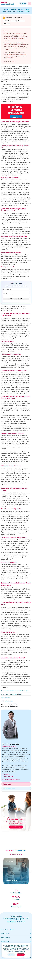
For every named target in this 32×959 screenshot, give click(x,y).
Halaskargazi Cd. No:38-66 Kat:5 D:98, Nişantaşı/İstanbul (16, 918)
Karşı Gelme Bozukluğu (7, 701)
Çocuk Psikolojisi (11, 11)
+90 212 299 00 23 (9, 788)
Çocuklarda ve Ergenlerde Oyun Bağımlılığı (11, 694)
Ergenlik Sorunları (5, 697)
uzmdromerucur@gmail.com (16, 921)
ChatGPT (7, 20)
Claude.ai (7, 23)
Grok (15, 20)
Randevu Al (7, 784)
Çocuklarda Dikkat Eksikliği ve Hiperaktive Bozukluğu (14, 691)
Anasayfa (4, 11)
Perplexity (22, 20)
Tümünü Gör (15, 854)
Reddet (11, 954)
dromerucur (6, 774)
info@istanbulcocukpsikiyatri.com (11, 779)
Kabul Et (21, 954)
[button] (2, 871)
